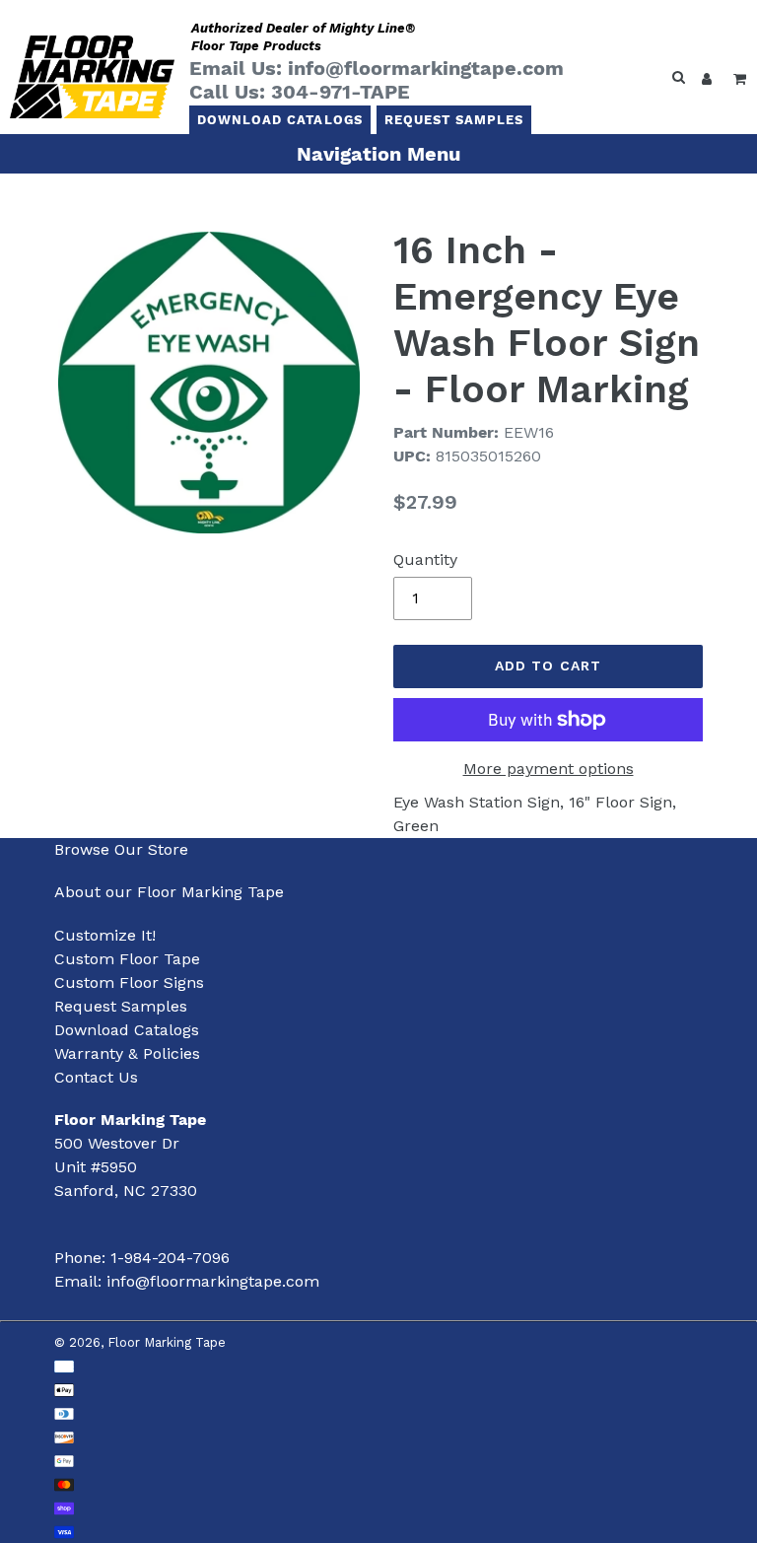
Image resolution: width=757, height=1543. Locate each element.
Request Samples (454, 119)
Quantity (425, 559)
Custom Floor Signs (129, 982)
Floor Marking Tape (166, 1342)
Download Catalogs (280, 119)
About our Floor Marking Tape (169, 891)
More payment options (548, 768)
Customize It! (105, 935)
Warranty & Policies (127, 1053)
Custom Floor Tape (127, 958)
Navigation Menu (378, 154)
